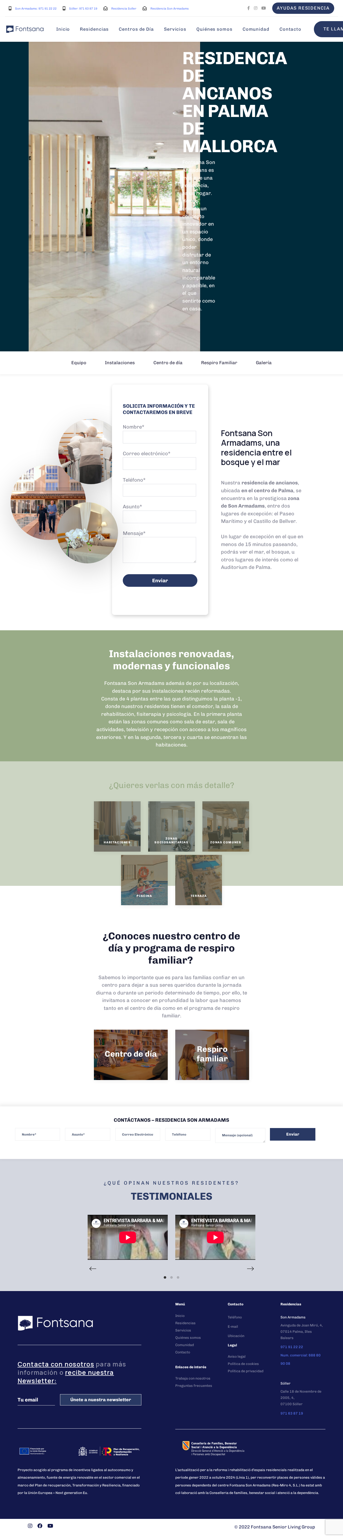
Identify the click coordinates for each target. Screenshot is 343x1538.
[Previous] (93, 1269)
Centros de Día (136, 29)
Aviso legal (237, 1356)
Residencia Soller (123, 8)
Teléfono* (134, 480)
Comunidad (256, 29)
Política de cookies (243, 1364)
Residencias (94, 29)
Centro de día (168, 362)
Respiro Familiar (219, 362)
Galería (264, 362)
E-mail (233, 1326)
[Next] (250, 1269)
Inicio (63, 29)
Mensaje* (134, 533)
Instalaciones (120, 362)
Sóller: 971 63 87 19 (83, 8)
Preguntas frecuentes (193, 1386)
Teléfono (235, 1317)
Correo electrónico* (146, 453)
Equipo (78, 362)
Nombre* (133, 427)
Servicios (175, 29)
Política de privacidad (245, 1371)
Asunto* (132, 507)
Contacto (290, 29)
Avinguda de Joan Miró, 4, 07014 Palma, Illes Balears (301, 1331)
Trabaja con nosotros (192, 1378)
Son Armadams (293, 1317)
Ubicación (236, 1336)
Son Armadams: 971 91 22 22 (35, 8)
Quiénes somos (214, 29)
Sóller (285, 1383)
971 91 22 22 (291, 1347)
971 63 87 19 (291, 1413)
